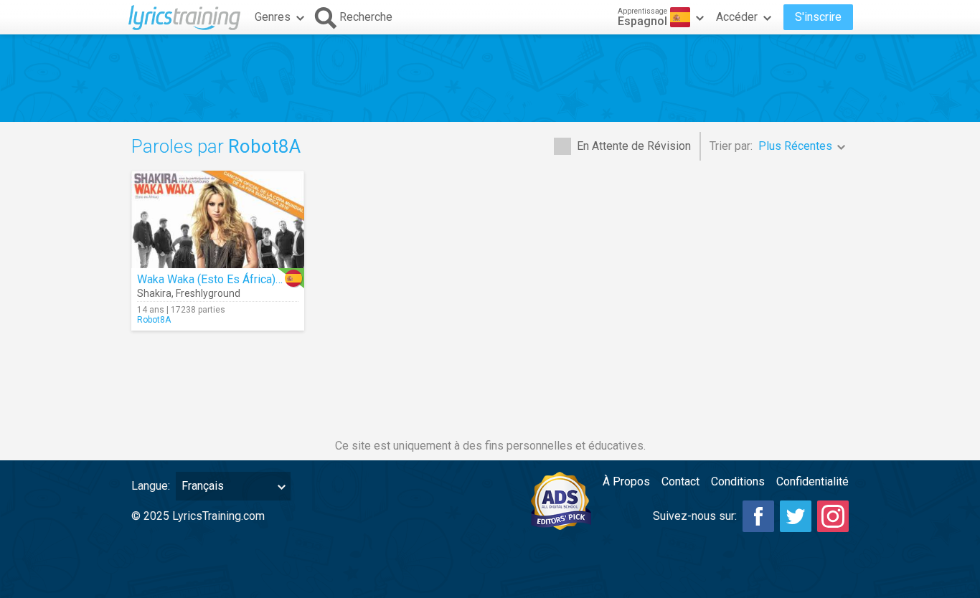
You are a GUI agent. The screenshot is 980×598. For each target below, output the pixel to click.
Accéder (737, 17)
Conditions (738, 481)
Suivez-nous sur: (695, 516)
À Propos (626, 481)
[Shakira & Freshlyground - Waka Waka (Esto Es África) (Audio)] (217, 219)
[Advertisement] (490, 78)
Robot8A (154, 320)
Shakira (154, 293)
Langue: (150, 486)
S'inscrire (818, 17)
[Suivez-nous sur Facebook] (758, 516)
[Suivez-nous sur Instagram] (833, 516)
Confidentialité (812, 481)
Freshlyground (208, 293)
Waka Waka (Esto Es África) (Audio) (225, 279)
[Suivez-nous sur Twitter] (795, 516)
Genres (273, 17)
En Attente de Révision (634, 146)
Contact (680, 481)
